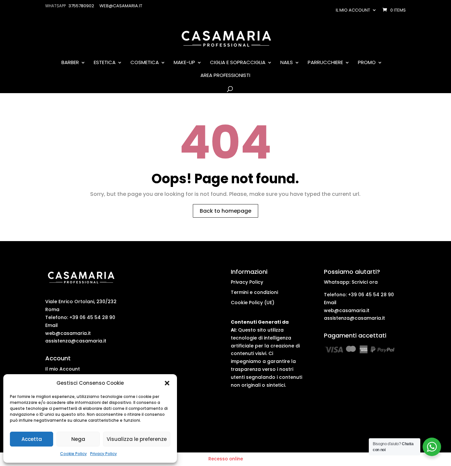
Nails (286, 63)
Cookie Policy (73, 453)
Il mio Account (62, 369)
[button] (167, 383)
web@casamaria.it (68, 333)
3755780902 (81, 6)
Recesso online (225, 459)
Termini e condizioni (254, 292)
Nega (78, 439)
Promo (367, 63)
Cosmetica (144, 63)
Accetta (31, 439)
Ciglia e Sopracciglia (237, 63)
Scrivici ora (365, 282)
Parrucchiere (325, 63)
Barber (70, 63)
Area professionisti (225, 76)
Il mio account (353, 10)
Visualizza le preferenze (137, 439)
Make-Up (184, 63)
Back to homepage (225, 211)
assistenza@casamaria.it (75, 341)
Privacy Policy (103, 453)
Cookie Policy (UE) (252, 302)
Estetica (105, 63)
